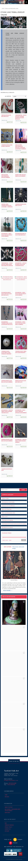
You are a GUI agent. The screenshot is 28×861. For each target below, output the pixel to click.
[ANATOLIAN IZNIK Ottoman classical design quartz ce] (14, 663)
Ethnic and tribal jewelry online (8, 512)
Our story (7, 812)
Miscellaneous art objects (7, 527)
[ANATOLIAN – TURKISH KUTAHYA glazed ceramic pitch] (14, 612)
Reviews (7, 796)
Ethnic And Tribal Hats (6, 509)
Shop (3, 8)
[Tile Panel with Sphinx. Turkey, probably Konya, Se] (14, 638)
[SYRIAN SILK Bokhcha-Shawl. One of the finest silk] (14, 714)
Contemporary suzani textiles (8, 502)
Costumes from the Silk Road (8, 505)
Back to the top (14, 761)
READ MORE (7, 590)
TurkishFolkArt (10, 859)
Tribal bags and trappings (7, 520)
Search (23, 489)
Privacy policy (8, 827)
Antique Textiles (5, 498)
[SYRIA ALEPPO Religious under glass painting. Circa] (14, 689)
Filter (23, 540)
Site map (7, 831)
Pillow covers (5, 516)
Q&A (6, 823)
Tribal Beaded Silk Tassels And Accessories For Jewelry (14, 523)
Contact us (7, 829)
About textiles (8, 807)
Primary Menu (26, 2)
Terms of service (9, 825)
